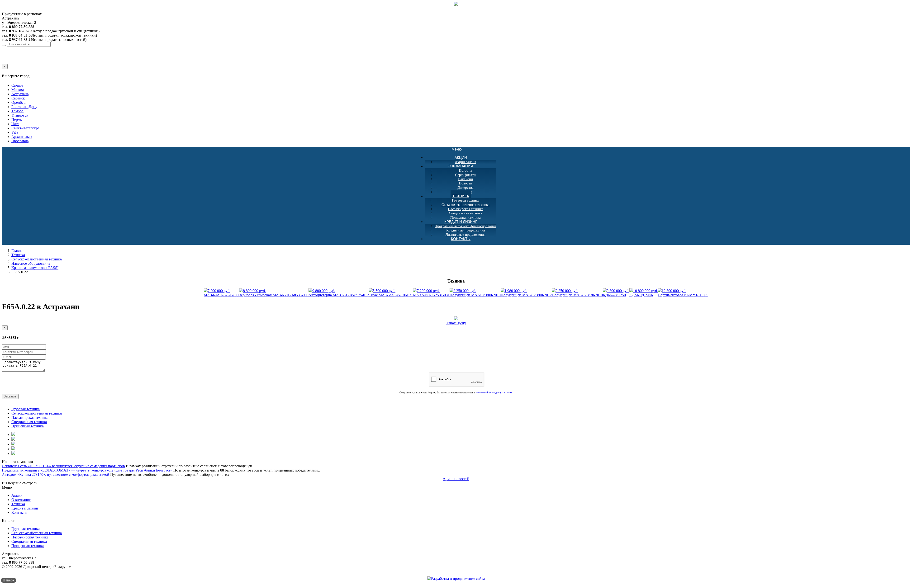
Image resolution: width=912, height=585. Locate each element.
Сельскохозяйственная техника (465, 205)
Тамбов (17, 111)
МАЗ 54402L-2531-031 (431, 293)
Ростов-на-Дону (24, 107)
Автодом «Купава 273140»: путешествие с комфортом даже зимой (55, 474)
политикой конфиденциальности (494, 392)
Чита (15, 124)
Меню (459, 149)
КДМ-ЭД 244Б (643, 293)
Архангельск (21, 137)
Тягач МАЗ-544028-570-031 (391, 293)
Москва (17, 90)
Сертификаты (465, 175)
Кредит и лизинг (460, 222)
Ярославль (19, 141)
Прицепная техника (27, 426)
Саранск (18, 98)
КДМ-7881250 (616, 293)
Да (4, 62)
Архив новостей (456, 479)
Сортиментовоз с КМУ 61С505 (683, 293)
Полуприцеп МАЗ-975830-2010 (577, 293)
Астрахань (38, 49)
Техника (460, 196)
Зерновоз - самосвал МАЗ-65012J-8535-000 (274, 293)
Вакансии (465, 179)
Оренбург (19, 102)
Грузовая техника (465, 200)
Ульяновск (19, 115)
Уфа (14, 132)
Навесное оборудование (30, 263)
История (465, 170)
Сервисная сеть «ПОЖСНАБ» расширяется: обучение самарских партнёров (63, 466)
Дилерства (465, 187)
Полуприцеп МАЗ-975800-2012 (526, 293)
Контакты (460, 239)
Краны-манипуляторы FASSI (34, 268)
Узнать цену (456, 323)
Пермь (16, 120)
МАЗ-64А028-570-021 (221, 293)
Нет (10, 62)
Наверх (8, 580)
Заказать (10, 396)
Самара (17, 85)
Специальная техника (465, 213)
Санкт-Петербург (25, 128)
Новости (465, 183)
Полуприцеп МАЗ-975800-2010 (475, 293)
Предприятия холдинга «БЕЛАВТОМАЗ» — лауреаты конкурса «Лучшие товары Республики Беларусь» (87, 470)
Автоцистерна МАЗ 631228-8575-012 (339, 293)
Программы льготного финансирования (465, 226)
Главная (17, 251)
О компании (460, 166)
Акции (461, 158)
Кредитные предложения (465, 230)
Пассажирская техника (465, 209)
